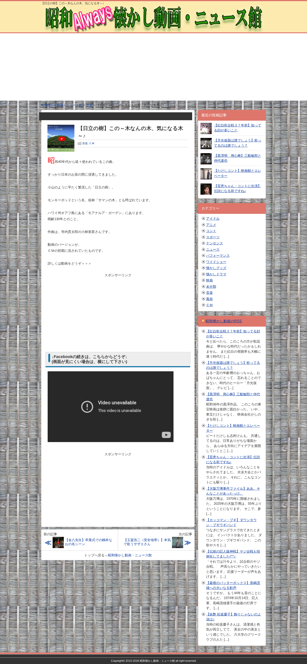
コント (211, 231)
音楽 (85, 143)
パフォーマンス (218, 255)
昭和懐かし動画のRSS (223, 321)
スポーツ (213, 237)
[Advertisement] (153, 66)
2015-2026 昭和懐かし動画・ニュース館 (150, 660)
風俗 (209, 299)
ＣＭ (91, 143)
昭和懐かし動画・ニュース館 (130, 555)
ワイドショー (216, 262)
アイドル (213, 218)
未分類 (211, 286)
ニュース (213, 249)
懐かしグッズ (216, 268)
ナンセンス (214, 243)
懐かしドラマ (216, 274)
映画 (209, 280)
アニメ (211, 225)
